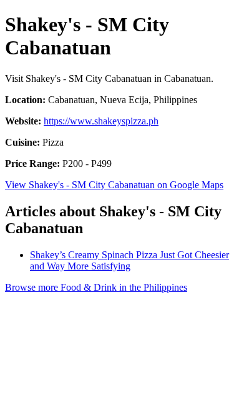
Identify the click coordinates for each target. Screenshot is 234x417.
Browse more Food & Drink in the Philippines (96, 287)
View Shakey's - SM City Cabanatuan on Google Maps (114, 184)
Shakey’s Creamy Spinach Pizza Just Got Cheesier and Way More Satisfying (129, 260)
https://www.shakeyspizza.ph (101, 121)
